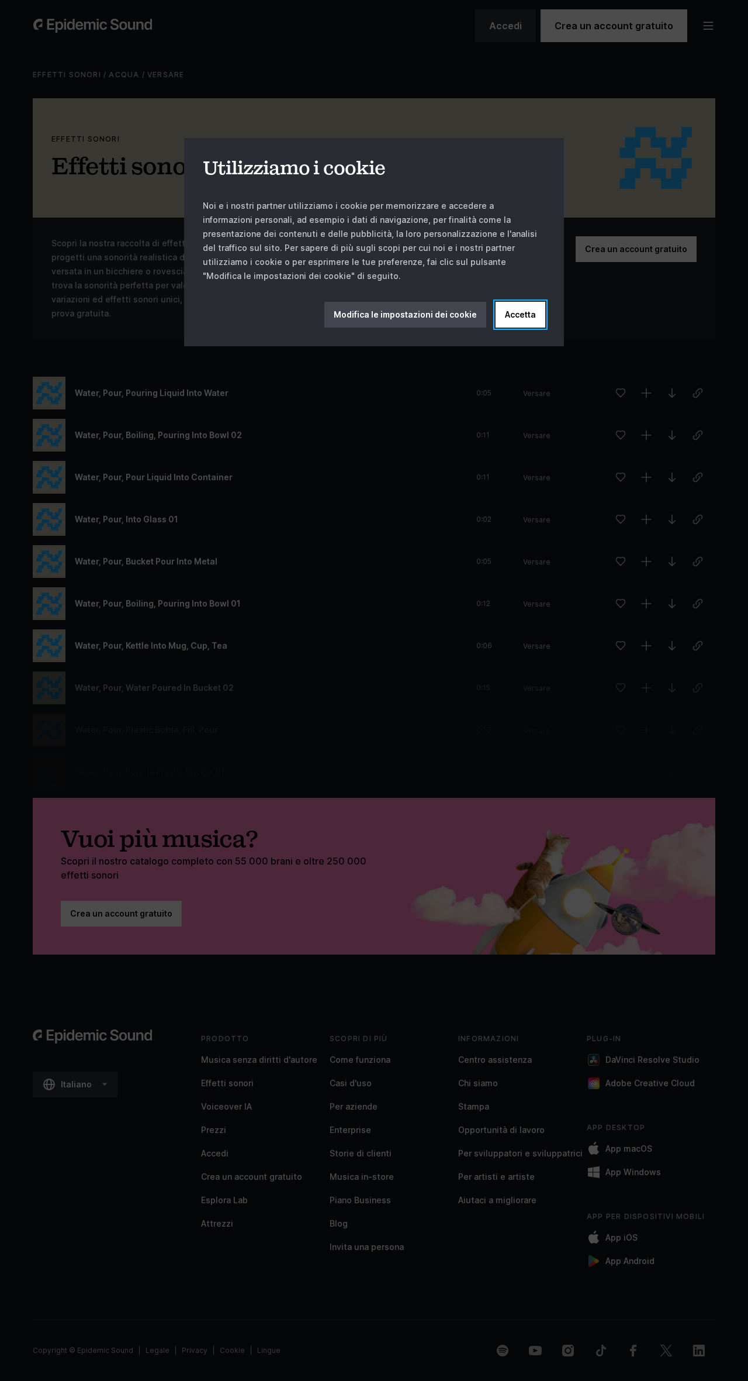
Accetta (520, 314)
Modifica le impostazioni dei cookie (405, 314)
